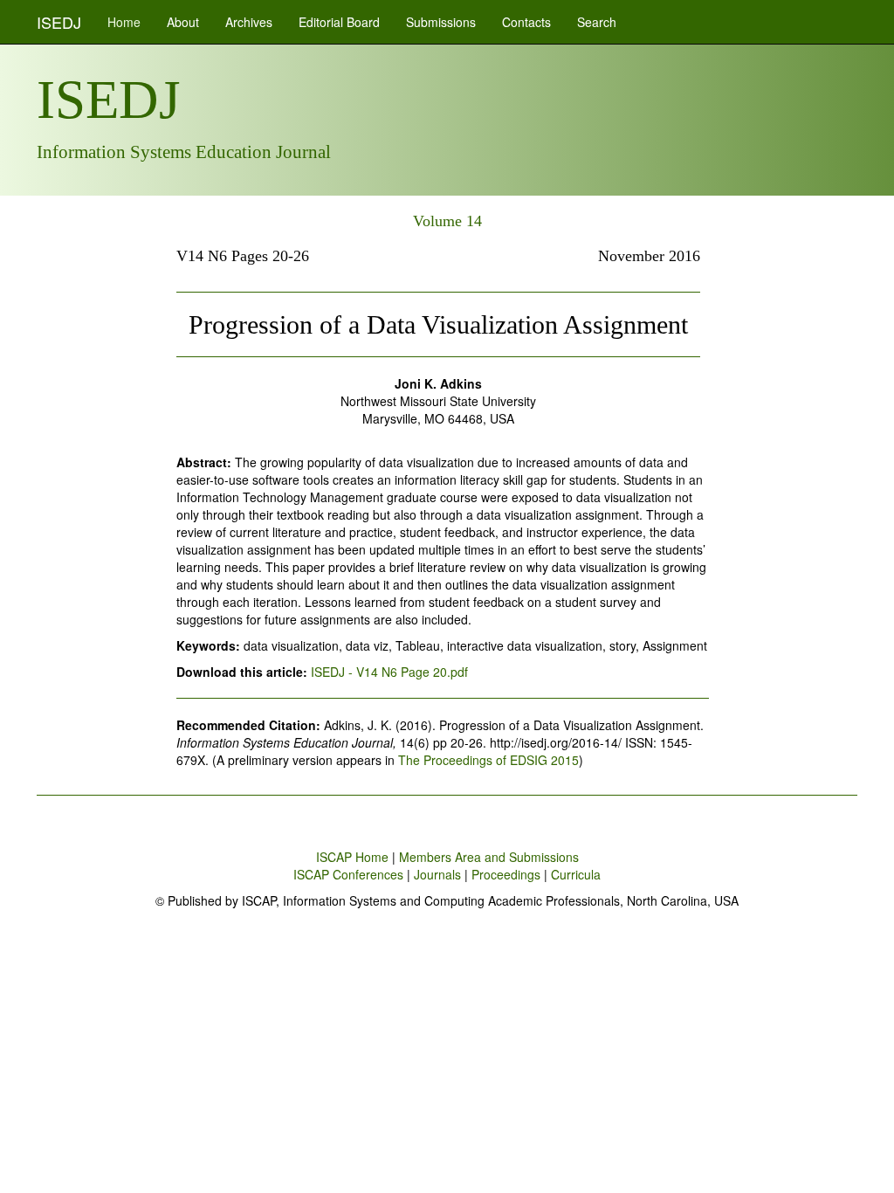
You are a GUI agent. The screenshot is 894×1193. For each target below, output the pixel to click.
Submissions (441, 22)
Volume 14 (447, 221)
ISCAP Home (352, 856)
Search (596, 22)
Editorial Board (339, 22)
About (183, 22)
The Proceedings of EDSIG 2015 (488, 760)
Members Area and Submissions (489, 856)
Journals (437, 874)
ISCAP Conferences (348, 874)
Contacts (526, 22)
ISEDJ (59, 21)
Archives (248, 22)
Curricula (576, 874)
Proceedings (505, 874)
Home (124, 22)
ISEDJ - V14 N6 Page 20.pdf (389, 671)
